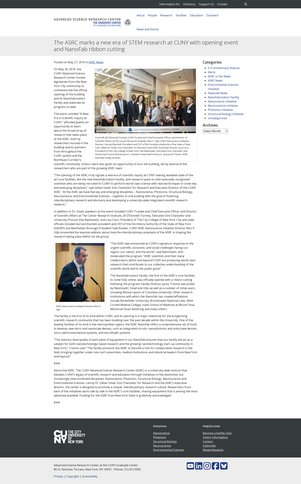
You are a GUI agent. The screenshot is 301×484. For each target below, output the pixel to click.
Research (166, 15)
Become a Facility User (217, 433)
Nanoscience (161, 433)
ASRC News (96, 62)
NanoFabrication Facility (223, 97)
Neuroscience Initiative (223, 106)
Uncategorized (217, 118)
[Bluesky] (224, 468)
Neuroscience (162, 446)
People (152, 15)
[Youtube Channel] (190, 468)
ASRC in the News (219, 76)
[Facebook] (215, 468)
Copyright (72, 476)
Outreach (212, 15)
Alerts (211, 72)
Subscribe (209, 446)
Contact (222, 4)
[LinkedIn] (199, 468)
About (141, 15)
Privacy (58, 476)
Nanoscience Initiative (222, 101)
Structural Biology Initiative (226, 114)
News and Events (148, 29)
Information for (169, 4)
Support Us (206, 4)
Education (196, 15)
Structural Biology (165, 441)
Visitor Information (215, 437)
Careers (208, 441)
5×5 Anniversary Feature (224, 68)
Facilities (181, 15)
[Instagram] (207, 468)
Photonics (159, 437)
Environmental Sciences (168, 450)
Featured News (217, 93)
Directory (189, 4)
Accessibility (90, 476)
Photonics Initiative (220, 110)
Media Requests (213, 450)
